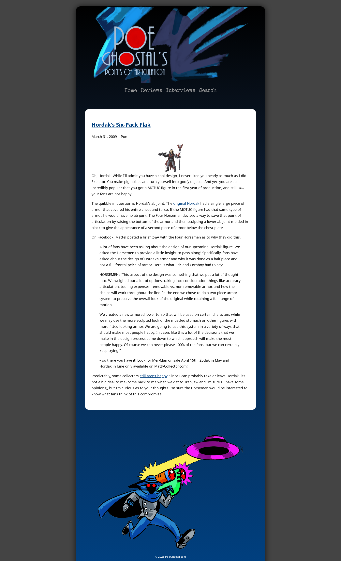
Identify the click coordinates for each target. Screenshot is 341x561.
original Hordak (186, 203)
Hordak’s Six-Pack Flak (121, 124)
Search (208, 90)
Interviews (180, 90)
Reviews (151, 90)
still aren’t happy (153, 375)
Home (130, 90)
